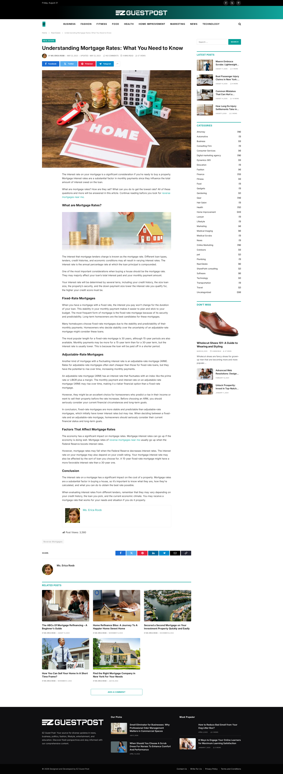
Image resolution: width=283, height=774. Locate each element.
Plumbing (201, 259)
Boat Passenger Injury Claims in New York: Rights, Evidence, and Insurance (227, 78)
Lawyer (200, 216)
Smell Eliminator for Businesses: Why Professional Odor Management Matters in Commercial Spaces (150, 727)
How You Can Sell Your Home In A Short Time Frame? (65, 675)
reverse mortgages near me (124, 439)
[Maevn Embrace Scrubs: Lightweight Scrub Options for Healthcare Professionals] (205, 65)
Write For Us (196, 769)
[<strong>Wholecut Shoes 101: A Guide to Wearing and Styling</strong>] (219, 324)
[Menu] (43, 24)
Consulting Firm (204, 146)
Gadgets (201, 188)
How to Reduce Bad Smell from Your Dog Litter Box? (217, 726)
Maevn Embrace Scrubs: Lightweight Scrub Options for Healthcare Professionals (226, 63)
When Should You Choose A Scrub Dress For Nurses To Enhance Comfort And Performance (150, 746)
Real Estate (48, 41)
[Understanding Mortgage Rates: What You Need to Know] (116, 119)
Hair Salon (202, 202)
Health (129, 24)
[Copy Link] (32, 220)
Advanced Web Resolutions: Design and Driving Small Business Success (226, 372)
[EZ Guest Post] (141, 12)
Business (69, 24)
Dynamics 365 (204, 160)
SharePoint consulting (207, 268)
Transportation (204, 282)
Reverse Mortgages (52, 541)
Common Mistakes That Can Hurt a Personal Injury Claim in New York (228, 93)
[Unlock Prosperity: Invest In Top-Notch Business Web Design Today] (205, 389)
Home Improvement (152, 24)
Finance (200, 174)
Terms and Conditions (231, 769)
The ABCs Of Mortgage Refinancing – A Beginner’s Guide (64, 627)
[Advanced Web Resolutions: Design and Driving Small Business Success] (205, 374)
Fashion (86, 24)
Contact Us (182, 769)
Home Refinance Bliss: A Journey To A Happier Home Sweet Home (115, 627)
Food (115, 24)
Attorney (201, 131)
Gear (199, 198)
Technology (211, 24)
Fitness (102, 24)
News (194, 24)
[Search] (239, 24)
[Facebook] (32, 182)
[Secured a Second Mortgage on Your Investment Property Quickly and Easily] (167, 605)
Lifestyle (201, 221)
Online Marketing (205, 245)
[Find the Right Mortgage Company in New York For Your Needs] (116, 653)
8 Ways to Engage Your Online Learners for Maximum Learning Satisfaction (219, 742)
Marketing (177, 24)
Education (201, 165)
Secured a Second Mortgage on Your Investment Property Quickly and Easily (167, 627)
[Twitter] (32, 190)
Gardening (202, 193)
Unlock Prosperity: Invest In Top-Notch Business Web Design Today (227, 387)
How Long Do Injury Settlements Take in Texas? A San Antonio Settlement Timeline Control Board (227, 108)
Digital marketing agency (209, 155)
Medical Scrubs (204, 235)
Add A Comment (116, 692)
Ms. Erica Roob (58, 56)
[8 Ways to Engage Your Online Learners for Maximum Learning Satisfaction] (188, 743)
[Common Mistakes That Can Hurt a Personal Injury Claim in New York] (205, 95)
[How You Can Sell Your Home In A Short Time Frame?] (65, 653)
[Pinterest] (32, 205)
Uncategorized (204, 292)
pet (198, 254)
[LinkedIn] (32, 197)
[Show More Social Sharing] (117, 64)
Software (201, 273)
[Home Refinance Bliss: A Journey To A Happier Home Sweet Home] (116, 605)
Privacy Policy (211, 769)
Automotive (202, 136)
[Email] (32, 212)
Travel (200, 287)
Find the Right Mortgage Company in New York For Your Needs (114, 675)
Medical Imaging (205, 231)
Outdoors (201, 249)
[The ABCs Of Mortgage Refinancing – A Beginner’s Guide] (65, 605)
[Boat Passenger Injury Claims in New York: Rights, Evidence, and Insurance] (205, 80)
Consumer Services (206, 150)
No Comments (112, 56)
